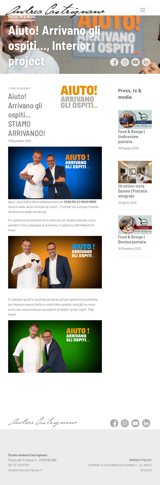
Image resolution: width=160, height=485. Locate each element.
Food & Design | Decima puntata (132, 239)
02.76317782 (21, 465)
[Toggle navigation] (143, 10)
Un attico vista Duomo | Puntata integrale (132, 190)
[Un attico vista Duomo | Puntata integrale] (135, 172)
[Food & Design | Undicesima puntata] (135, 119)
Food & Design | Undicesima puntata (131, 136)
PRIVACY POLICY (140, 460)
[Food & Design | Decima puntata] (135, 224)
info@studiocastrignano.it (25, 470)
